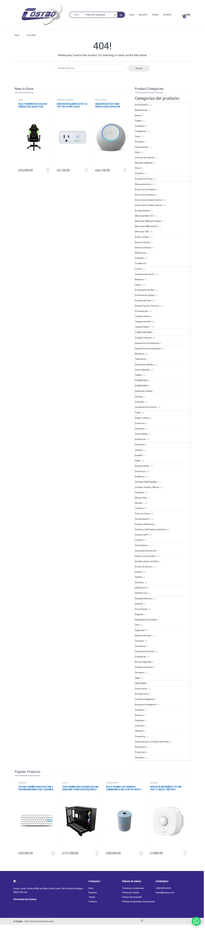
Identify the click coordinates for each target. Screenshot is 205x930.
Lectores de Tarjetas (144, 157)
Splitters (139, 577)
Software (139, 710)
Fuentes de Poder (143, 300)
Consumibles (141, 434)
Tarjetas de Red (142, 316)
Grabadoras (140, 656)
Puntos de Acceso (143, 566)
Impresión (139, 428)
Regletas (139, 614)
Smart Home (141, 689)
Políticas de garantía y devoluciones (138, 901)
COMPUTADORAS (143, 332)
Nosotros (143, 14)
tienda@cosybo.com (165, 892)
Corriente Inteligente (65, 100)
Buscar (139, 68)
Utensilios (139, 757)
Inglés (137, 460)
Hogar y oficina (142, 418)
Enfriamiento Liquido (144, 295)
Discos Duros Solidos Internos (148, 205)
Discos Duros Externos (145, 189)
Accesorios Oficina (143, 179)
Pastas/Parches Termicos (147, 306)
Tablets (138, 375)
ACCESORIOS (141, 105)
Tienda (155, 14)
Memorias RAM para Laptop (148, 221)
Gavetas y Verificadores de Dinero (150, 529)
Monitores (140, 354)
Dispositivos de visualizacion (148, 348)
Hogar (138, 412)
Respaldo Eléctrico (143, 598)
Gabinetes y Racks (143, 391)
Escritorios (140, 423)
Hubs (137, 152)
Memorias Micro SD (144, 216)
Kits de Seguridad (143, 662)
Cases (138, 285)
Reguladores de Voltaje (146, 619)
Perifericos (140, 471)
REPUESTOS (141, 588)
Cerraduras (140, 646)
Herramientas (141, 147)
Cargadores (140, 131)
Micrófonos (140, 253)
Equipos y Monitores (144, 524)
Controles (139, 402)
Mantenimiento (142, 466)
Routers (138, 572)
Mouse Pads (141, 498)
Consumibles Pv (142, 519)
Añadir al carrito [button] (47, 170)
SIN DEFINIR (140, 683)
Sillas (20, 100)
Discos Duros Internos (145, 195)
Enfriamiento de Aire (144, 290)
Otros (137, 168)
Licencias (139, 725)
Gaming (138, 396)
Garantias (139, 720)
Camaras (139, 641)
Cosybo (19, 921)
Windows (139, 731)
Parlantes (139, 258)
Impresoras (140, 439)
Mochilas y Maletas (144, 163)
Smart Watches (142, 370)
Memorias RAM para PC (146, 226)
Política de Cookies (130, 892)
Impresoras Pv (141, 535)
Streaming (140, 736)
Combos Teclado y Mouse (147, 487)
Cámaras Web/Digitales (146, 482)
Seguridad (140, 630)
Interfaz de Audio (143, 247)
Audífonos (140, 476)
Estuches (139, 141)
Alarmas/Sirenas (143, 635)
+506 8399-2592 (163, 888)
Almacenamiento (143, 184)
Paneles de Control (143, 667)
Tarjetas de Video (143, 321)
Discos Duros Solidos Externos (149, 200)
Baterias (139, 604)
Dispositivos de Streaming (147, 343)
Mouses (138, 503)
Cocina (138, 269)
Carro (137, 136)
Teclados (139, 508)
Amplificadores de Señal (146, 561)
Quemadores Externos (145, 551)
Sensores (139, 672)
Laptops (139, 450)
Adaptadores (141, 110)
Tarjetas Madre (142, 327)
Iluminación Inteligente (145, 704)
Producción (140, 752)
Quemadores (141, 545)
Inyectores (140, 444)
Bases (138, 115)
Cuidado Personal (143, 338)
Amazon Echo (101, 100)
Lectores (139, 540)
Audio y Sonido (142, 237)
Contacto (167, 14)
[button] (196, 921)
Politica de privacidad (132, 897)
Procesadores (141, 311)
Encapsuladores (142, 210)
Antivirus (139, 715)
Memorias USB (142, 231)
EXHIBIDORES (141, 380)
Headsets (139, 492)
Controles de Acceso (144, 651)
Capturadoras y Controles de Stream (152, 742)
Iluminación (140, 747)
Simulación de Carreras (146, 407)
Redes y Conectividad (145, 556)
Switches (139, 582)
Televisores (140, 359)
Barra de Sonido (142, 242)
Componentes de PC (144, 274)
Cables (138, 121)
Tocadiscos (140, 263)
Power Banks (141, 609)
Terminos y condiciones (133, 888)
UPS (137, 625)
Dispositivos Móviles (144, 364)
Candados (140, 126)
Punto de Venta (142, 513)
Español (138, 455)
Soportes (139, 173)
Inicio (132, 14)
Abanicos (139, 279)
